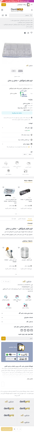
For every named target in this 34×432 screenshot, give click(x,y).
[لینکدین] (21, 330)
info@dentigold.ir (26, 287)
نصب (4, 4)
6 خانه (30, 154)
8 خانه (25, 154)
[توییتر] (25, 330)
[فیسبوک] (31, 330)
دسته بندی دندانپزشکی (25, 20)
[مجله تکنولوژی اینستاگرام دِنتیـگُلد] (28, 330)
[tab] (29, 218)
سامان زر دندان (13, 93)
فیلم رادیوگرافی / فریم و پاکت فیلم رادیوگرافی (22, 24)
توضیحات (30, 219)
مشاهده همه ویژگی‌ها (17, 113)
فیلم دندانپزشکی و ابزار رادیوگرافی (25, 22)
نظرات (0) (14, 219)
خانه (31, 20)
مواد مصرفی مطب (15, 20)
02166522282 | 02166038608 (24, 285)
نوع (31, 152)
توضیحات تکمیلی (22, 219)
